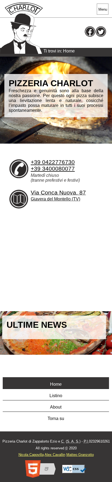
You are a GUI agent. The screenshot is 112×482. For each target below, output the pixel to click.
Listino (55, 395)
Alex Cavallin (55, 455)
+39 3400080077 (53, 168)
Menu (102, 9)
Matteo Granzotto (80, 455)
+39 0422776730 (53, 162)
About (55, 407)
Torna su (56, 418)
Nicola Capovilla (31, 455)
